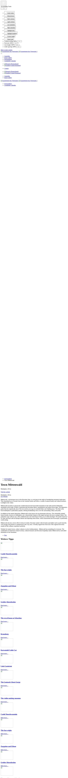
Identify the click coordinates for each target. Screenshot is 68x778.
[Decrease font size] (14, 43)
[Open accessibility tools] (3, 3)
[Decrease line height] (16, 45)
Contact (6, 68)
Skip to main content (6, 50)
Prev (5, 535)
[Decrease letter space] (17, 47)
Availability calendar (10, 61)
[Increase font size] (17, 43)
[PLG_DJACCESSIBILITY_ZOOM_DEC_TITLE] (18, 41)
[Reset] (2, 8)
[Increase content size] (21, 41)
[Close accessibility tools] (5, 9)
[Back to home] (19, 51)
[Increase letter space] (20, 47)
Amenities (7, 56)
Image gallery (8, 57)
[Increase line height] (18, 45)
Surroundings (8, 59)
